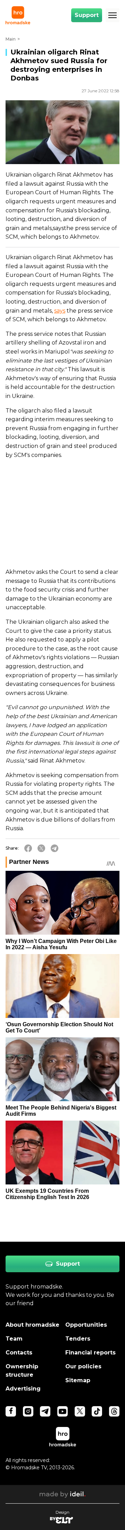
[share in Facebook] (28, 848)
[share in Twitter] (41, 848)
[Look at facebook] (11, 1411)
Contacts (19, 1352)
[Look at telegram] (45, 1411)
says (59, 310)
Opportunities (86, 1324)
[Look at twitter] (80, 1411)
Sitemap (77, 1380)
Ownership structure (22, 1370)
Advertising (23, 1388)
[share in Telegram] (54, 848)
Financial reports (90, 1352)
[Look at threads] (114, 1411)
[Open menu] (112, 15)
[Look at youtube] (62, 1411)
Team (14, 1338)
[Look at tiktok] (97, 1411)
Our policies (83, 1366)
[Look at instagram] (28, 1411)
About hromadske (32, 1324)
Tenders (77, 1338)
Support (87, 15)
